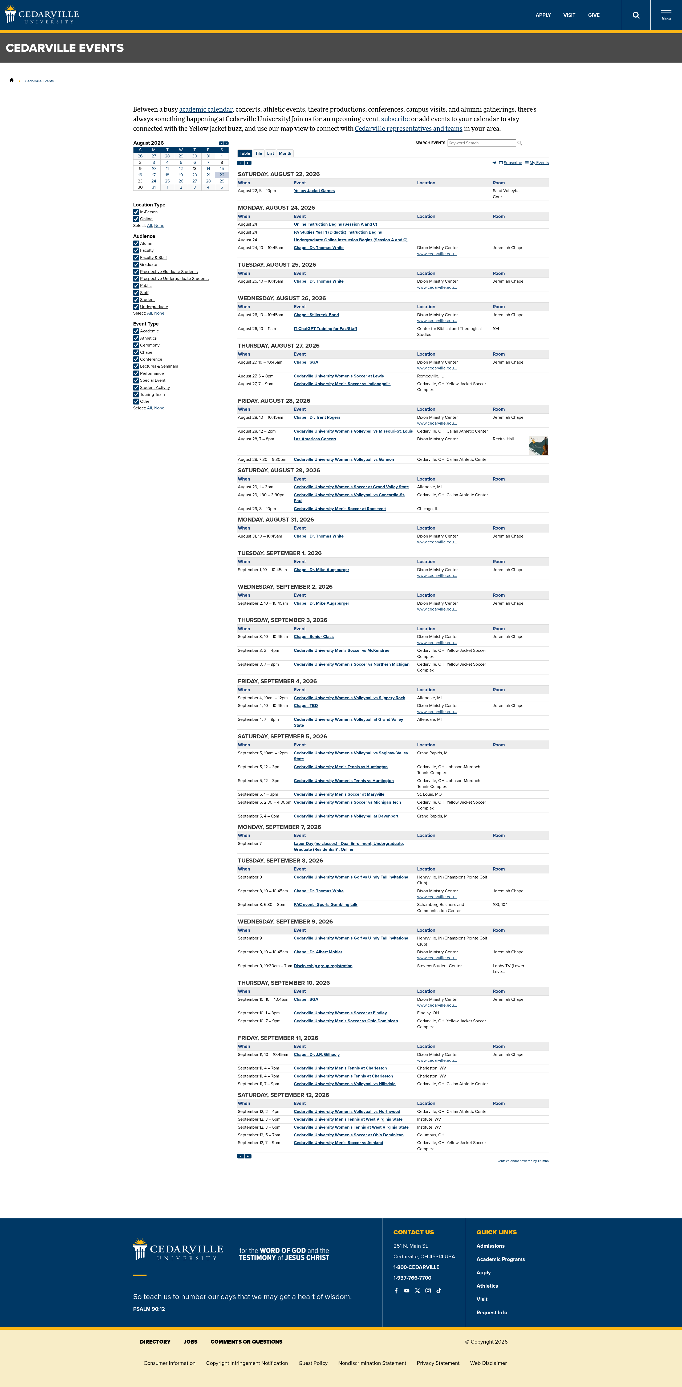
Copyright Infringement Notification (247, 1363)
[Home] (12, 81)
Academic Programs (501, 1259)
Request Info (492, 1312)
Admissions (491, 1246)
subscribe (395, 119)
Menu (666, 19)
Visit (569, 15)
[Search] (636, 15)
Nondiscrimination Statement (372, 1363)
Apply (543, 15)
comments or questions (246, 1342)
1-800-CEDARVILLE (416, 1267)
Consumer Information (170, 1363)
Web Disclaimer (488, 1363)
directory (155, 1342)
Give (594, 15)
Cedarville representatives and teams (408, 129)
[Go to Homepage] (42, 21)
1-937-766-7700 (412, 1278)
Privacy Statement (438, 1363)
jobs (190, 1342)
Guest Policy (313, 1363)
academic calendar (206, 110)
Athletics (487, 1286)
